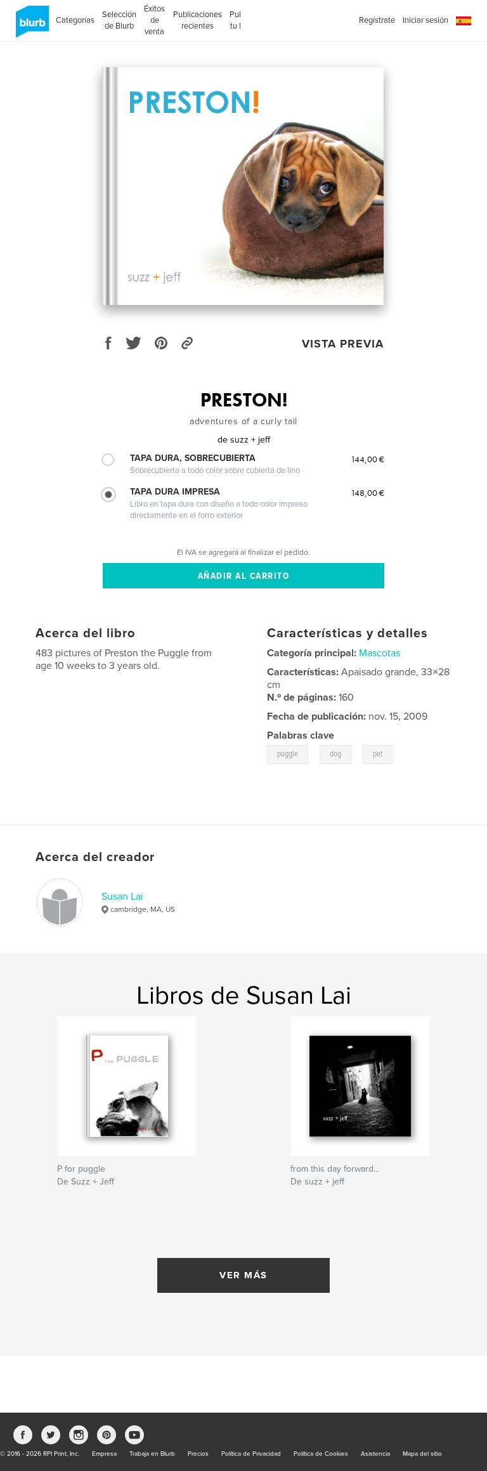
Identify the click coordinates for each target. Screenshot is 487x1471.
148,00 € (367, 492)
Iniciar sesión (425, 20)
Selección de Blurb (119, 20)
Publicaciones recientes (197, 20)
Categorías (75, 20)
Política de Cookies (321, 1454)
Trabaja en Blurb (152, 1454)
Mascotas (379, 653)
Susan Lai (122, 896)
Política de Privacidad (251, 1454)
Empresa (104, 1454)
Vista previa (343, 344)
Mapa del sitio (422, 1454)
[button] (463, 21)
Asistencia (375, 1454)
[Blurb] (30, 26)
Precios (198, 1454)
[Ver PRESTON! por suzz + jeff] (243, 186)
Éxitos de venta (154, 20)
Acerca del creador (95, 857)
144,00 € (367, 459)
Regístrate (377, 20)
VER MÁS (243, 1275)
